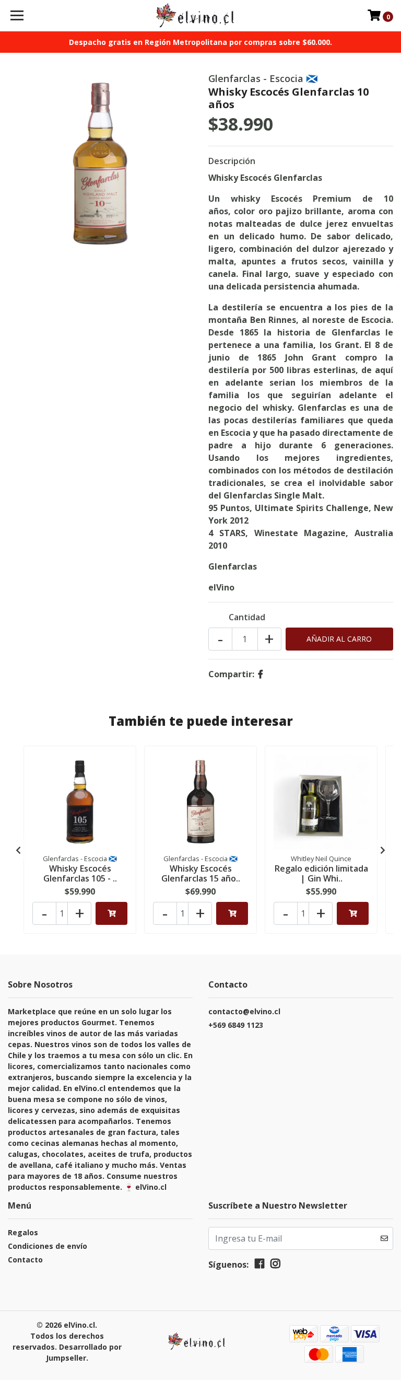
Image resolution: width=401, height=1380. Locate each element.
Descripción (231, 161)
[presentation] (18, 850)
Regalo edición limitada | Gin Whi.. (321, 873)
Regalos (23, 1232)
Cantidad (247, 617)
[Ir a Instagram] (275, 1265)
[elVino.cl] (200, 15)
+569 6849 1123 (235, 1025)
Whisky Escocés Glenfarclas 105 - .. (80, 873)
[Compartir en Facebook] (260, 674)
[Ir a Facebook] (259, 1265)
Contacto (25, 1260)
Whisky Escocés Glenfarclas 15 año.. (200, 873)
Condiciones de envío (47, 1246)
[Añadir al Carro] (111, 913)
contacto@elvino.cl (244, 1011)
